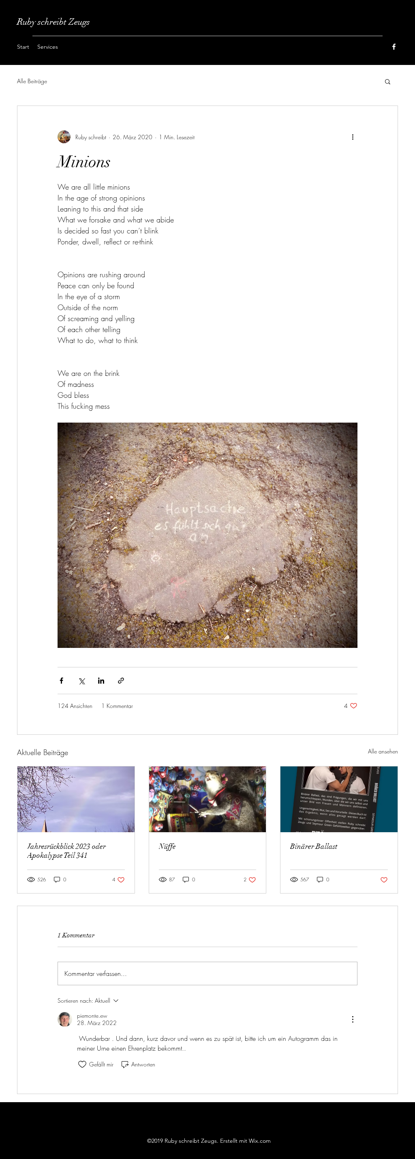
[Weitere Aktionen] (352, 137)
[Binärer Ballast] (339, 799)
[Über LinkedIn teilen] (101, 680)
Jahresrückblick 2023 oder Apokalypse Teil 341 (66, 851)
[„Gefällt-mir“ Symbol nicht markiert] (82, 1064)
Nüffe (167, 846)
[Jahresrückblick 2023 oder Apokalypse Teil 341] (76, 799)
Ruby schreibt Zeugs (53, 21)
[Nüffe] (207, 799)
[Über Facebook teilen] (61, 680)
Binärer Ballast (313, 846)
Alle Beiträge (32, 81)
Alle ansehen (383, 751)
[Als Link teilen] (121, 680)
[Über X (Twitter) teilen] (81, 680)
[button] (387, 81)
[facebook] (394, 47)
